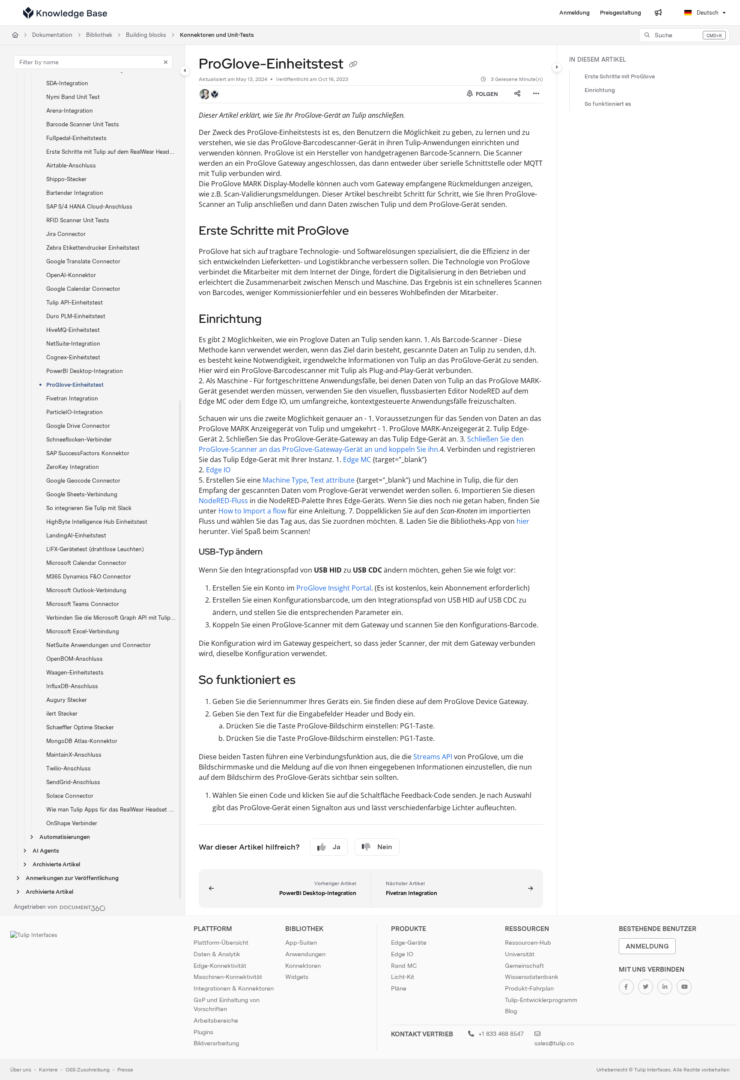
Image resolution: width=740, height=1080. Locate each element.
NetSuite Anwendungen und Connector (98, 645)
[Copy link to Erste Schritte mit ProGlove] (363, 231)
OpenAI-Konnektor (71, 275)
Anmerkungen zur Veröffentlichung (72, 878)
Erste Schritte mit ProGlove (620, 76)
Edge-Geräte (409, 942)
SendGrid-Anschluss (73, 782)
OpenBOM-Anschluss (74, 659)
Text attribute (332, 480)
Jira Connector (66, 234)
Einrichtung (600, 90)
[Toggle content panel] (557, 67)
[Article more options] (536, 94)
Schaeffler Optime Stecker (80, 727)
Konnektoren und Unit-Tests (217, 35)
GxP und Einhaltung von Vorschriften (227, 1004)
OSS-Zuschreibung (88, 1070)
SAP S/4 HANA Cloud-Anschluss (89, 206)
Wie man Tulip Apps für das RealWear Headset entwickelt (111, 809)
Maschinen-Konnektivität (228, 976)
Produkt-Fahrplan (529, 988)
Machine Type (285, 480)
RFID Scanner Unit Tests (77, 220)
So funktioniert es (608, 104)
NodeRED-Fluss (223, 500)
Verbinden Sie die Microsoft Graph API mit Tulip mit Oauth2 (111, 618)
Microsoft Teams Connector (82, 604)
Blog (511, 1011)
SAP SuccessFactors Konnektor (87, 453)
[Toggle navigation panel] (185, 71)
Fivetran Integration (72, 398)
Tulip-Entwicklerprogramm (541, 999)
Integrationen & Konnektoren (234, 988)
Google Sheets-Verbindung (81, 494)
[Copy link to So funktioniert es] (309, 681)
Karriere (48, 1070)
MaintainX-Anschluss (73, 755)
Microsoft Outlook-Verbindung (86, 590)
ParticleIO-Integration (74, 412)
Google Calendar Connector (83, 289)
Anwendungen (305, 954)
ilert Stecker (62, 713)
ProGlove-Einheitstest (75, 385)
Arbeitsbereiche (216, 1020)
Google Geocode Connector (83, 480)
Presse (125, 1070)
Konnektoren (303, 965)
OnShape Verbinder (71, 823)
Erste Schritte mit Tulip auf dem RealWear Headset (111, 152)
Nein (384, 847)
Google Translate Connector (83, 261)
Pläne (398, 988)
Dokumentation (52, 35)
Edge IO (218, 469)
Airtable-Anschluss (71, 165)
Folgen (486, 94)
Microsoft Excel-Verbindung (82, 631)
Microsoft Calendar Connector (86, 563)
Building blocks (146, 35)
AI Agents (46, 850)
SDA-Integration (67, 83)
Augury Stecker (66, 700)
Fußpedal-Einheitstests (76, 138)
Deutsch (707, 12)
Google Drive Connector (78, 426)
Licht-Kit (402, 976)
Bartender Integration (74, 193)
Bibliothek (99, 35)
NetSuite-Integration (73, 343)
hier (522, 521)
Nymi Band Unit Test (73, 97)
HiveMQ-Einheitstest (73, 330)
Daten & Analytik (217, 954)
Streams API (432, 756)
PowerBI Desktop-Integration (84, 371)
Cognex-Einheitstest (73, 357)
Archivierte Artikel (56, 864)
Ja (336, 847)
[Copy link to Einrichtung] (275, 319)
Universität (519, 954)
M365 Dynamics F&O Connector (88, 576)
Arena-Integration (69, 110)
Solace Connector (69, 796)
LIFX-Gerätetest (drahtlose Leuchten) (95, 549)
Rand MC (404, 965)
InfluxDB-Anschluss (72, 686)
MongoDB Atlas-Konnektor (81, 741)
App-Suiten (301, 942)
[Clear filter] (166, 62)
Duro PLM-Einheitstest (75, 316)
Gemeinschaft (524, 965)
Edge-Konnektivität (220, 965)
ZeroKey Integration (72, 467)
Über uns (20, 1070)
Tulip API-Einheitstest (74, 302)
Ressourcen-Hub (528, 942)
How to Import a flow (252, 511)
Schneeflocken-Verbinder (79, 439)
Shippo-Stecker (66, 179)
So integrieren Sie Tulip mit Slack (88, 508)
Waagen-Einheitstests (75, 672)
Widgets (296, 976)
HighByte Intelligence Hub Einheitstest (96, 522)
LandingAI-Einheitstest (76, 535)
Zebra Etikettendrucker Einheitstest (93, 248)
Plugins (203, 1032)
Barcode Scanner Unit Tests (82, 124)
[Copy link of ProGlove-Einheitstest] (353, 65)
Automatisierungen (64, 837)
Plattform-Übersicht (221, 942)
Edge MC (357, 459)
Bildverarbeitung (216, 1043)
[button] (684, 35)
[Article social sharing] (517, 94)
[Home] (65, 13)
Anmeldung (647, 946)
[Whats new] (658, 13)
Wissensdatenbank (531, 976)
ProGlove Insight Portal (333, 588)
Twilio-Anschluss (68, 768)
